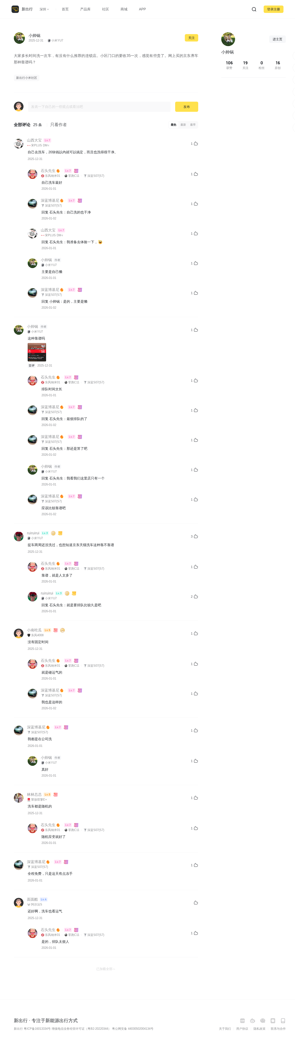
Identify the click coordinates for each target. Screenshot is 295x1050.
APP (142, 9)
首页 (65, 9)
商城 (124, 9)
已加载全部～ (106, 969)
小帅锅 (54, 301)
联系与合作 (278, 1028)
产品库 (85, 9)
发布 (186, 107)
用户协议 (242, 1028)
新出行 (27, 9)
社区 (105, 9)
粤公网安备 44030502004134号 (132, 1028)
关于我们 (225, 1028)
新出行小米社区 (26, 78)
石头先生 (56, 212)
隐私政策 (260, 1028)
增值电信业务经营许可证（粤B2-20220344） (81, 1028)
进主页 (277, 39)
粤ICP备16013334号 (37, 1028)
